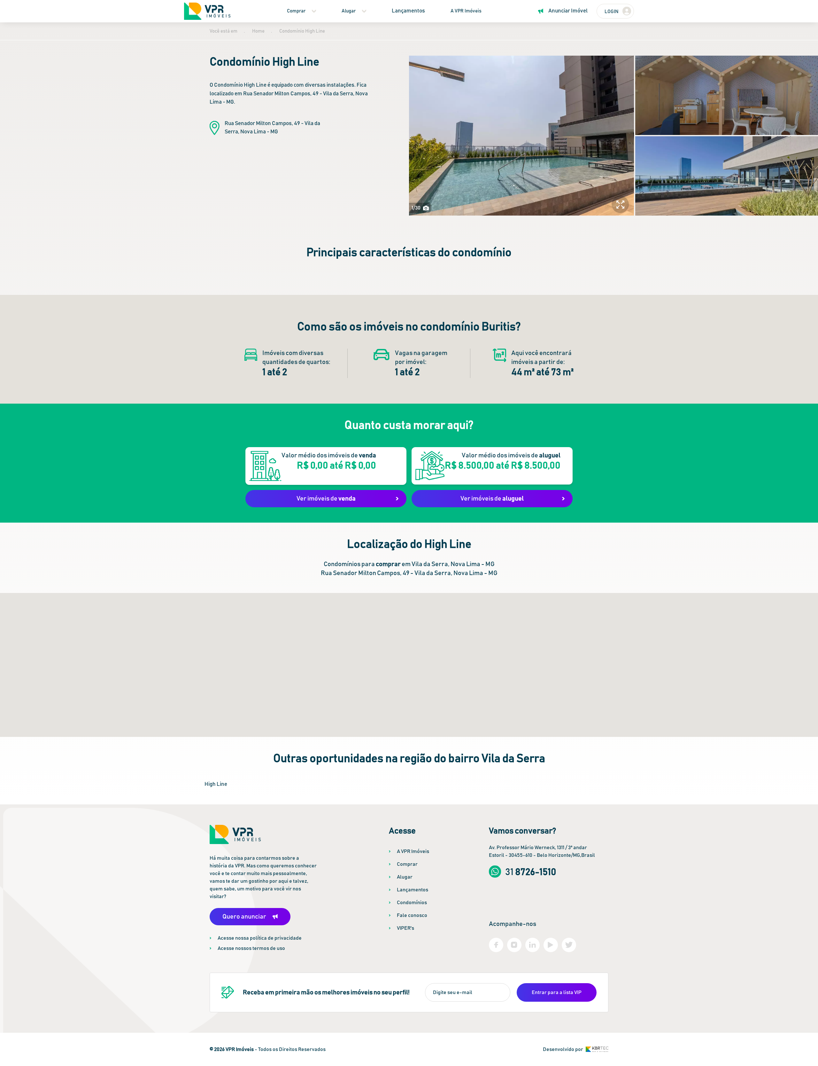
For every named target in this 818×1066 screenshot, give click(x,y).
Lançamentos (408, 11)
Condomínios (412, 902)
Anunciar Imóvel (568, 11)
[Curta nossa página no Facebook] (496, 945)
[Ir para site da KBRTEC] (597, 1049)
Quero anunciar (244, 916)
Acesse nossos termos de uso (251, 948)
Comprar (296, 11)
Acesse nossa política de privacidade (260, 938)
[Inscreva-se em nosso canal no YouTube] (551, 945)
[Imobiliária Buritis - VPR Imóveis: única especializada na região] (207, 11)
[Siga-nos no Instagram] (514, 945)
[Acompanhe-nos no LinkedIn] (532, 945)
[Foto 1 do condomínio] (521, 136)
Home (258, 31)
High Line (215, 784)
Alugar (349, 11)
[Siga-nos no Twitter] (569, 945)
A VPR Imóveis (466, 11)
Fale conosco (412, 915)
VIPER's (405, 928)
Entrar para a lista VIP (557, 992)
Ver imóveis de (326, 498)
